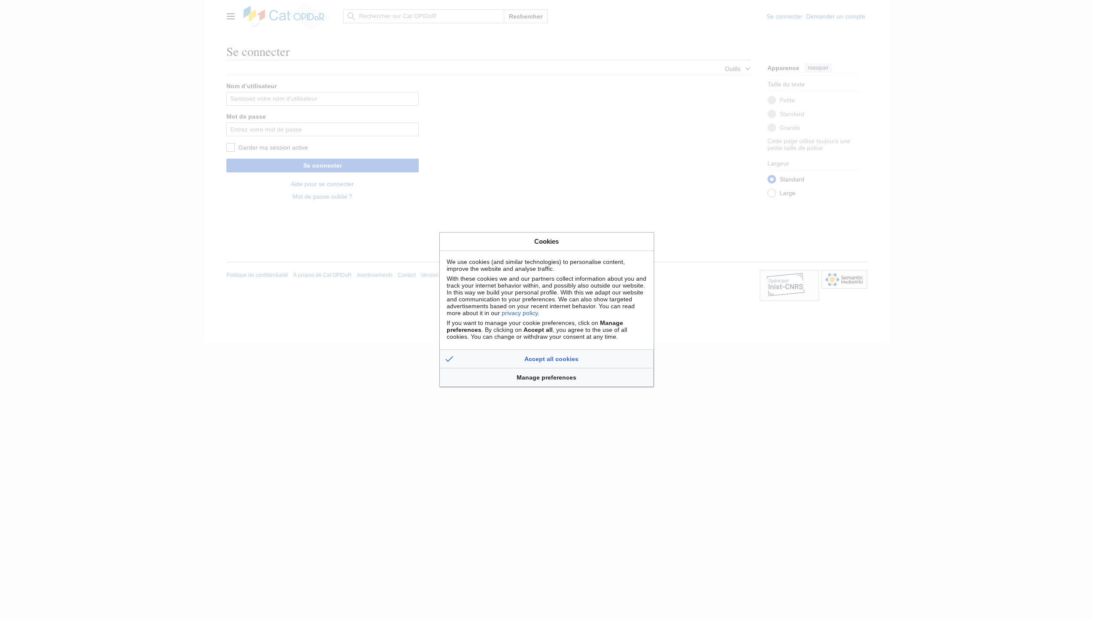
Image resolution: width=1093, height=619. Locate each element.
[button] (547, 359)
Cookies (546, 241)
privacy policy (520, 313)
